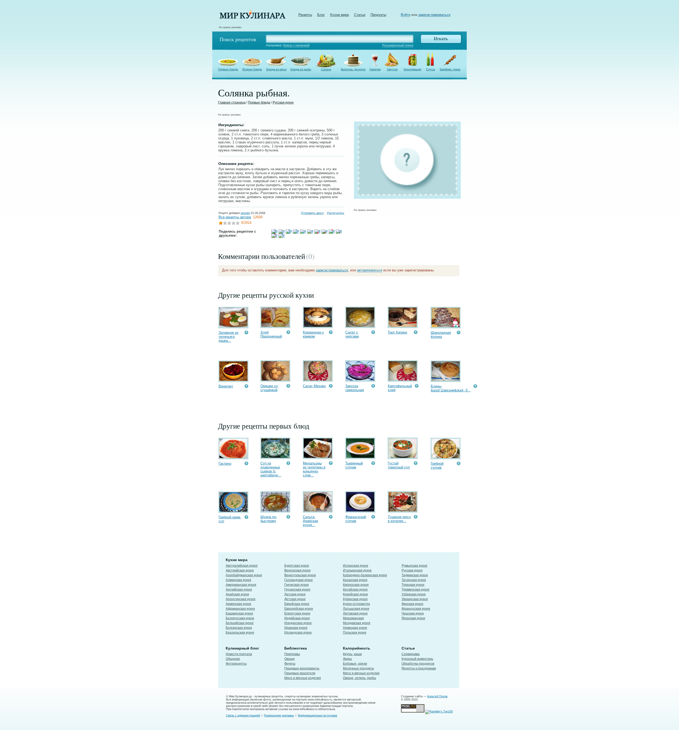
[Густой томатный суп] (403, 457)
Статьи (359, 15)
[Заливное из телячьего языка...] (233, 326)
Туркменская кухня (415, 589)
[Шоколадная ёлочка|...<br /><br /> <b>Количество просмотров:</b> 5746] (458, 333)
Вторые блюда (252, 69)
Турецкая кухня (413, 585)
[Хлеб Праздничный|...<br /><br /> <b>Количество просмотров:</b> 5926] (288, 333)
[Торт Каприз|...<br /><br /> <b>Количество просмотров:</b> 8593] (415, 333)
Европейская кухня (298, 609)
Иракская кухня (295, 628)
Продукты (378, 15)
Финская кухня (412, 604)
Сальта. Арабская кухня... (310, 521)
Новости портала (239, 654)
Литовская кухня (355, 613)
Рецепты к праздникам (419, 668)
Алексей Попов (437, 696)
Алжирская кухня (238, 580)
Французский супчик (355, 519)
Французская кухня (416, 609)
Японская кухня (413, 618)
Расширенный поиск (397, 45)
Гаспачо (225, 464)
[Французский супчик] (360, 510)
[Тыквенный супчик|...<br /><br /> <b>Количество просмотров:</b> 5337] (373, 464)
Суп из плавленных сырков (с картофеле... (270, 469)
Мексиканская (353, 618)
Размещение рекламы (279, 715)
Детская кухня (295, 599)
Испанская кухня (355, 565)
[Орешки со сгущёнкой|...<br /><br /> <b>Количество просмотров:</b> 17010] (288, 387)
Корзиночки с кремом (313, 334)
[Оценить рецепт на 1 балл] (221, 223)
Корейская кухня (355, 594)
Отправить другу (312, 213)
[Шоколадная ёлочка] (446, 326)
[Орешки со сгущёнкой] (275, 379)
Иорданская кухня (298, 623)
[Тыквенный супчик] (360, 457)
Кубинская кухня (355, 599)
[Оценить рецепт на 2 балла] (225, 223)
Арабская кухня (237, 594)
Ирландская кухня (298, 632)
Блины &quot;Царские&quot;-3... (451, 388)
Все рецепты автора (235, 217)
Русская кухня (283, 102)
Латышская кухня (356, 609)
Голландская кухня (298, 580)
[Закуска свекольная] (360, 379)
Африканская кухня (240, 609)
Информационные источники (317, 715)
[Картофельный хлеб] (403, 379)
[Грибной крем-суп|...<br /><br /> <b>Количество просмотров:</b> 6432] (246, 518)
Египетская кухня (297, 613)
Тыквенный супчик (354, 465)
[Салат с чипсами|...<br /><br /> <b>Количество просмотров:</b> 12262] (373, 333)
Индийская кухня (297, 618)
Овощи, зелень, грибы (359, 678)
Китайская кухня (355, 589)
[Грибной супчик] (446, 457)
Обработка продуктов (418, 663)
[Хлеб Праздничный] (275, 326)
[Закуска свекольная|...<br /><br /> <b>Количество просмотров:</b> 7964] (373, 387)
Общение (233, 659)
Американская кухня (241, 585)
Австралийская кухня (242, 565)
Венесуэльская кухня (300, 575)
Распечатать (335, 213)
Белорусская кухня (240, 618)
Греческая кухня (296, 585)
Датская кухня (295, 594)
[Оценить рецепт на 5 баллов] (238, 223)
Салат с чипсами (352, 334)
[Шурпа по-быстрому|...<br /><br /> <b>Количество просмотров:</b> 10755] (288, 517)
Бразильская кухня (240, 632)
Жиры (347, 659)
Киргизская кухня (356, 585)
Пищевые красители (299, 673)
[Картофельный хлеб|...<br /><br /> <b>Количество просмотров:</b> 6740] (417, 387)
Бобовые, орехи (355, 663)
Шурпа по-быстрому (268, 519)
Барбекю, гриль (450, 69)
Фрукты (289, 663)
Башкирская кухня (239, 613)
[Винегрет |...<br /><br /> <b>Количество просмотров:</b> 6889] (246, 387)
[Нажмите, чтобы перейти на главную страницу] (252, 17)
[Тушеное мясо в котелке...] (403, 510)
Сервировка (411, 654)
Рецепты (305, 15)
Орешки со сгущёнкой (269, 388)
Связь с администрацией (243, 715)
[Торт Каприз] (403, 326)
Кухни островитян (356, 604)
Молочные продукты (358, 668)
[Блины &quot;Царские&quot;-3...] (446, 380)
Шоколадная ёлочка (441, 335)
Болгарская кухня (239, 628)
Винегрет (226, 386)
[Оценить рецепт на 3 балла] (229, 223)
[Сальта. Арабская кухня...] (318, 510)
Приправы (292, 654)
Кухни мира (339, 15)
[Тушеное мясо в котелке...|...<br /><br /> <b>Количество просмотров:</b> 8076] (415, 517)
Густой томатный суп (399, 465)
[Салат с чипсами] (360, 326)
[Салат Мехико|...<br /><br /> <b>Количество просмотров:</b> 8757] (331, 387)
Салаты (326, 69)
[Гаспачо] (233, 457)
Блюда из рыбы (300, 69)
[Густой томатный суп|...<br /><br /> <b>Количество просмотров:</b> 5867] (415, 464)
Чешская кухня (413, 613)
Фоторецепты (236, 663)
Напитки (375, 69)
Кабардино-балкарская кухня (365, 575)
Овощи (289, 659)
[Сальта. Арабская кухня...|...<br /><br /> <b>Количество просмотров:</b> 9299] (331, 517)
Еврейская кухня (296, 604)
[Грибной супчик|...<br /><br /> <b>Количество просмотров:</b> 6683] (458, 464)
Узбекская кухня (414, 594)
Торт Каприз (397, 332)
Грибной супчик (437, 465)
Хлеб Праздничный (271, 334)
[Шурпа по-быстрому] (275, 510)
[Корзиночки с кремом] (318, 326)
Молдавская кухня (356, 623)
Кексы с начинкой (296, 45)
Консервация (412, 69)
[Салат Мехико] (318, 379)
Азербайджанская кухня (244, 575)
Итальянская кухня (357, 570)
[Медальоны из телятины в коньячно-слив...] (318, 457)
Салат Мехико (314, 386)
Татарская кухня (414, 580)
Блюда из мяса (276, 69)
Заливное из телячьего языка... (228, 337)
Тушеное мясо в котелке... (399, 519)
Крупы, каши (352, 654)
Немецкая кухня (355, 628)
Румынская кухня (414, 565)
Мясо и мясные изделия (302, 678)
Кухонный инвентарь (417, 659)
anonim (245, 213)
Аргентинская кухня (240, 599)
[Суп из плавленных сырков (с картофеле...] (275, 457)
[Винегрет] (233, 380)
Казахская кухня (355, 580)
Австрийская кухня (240, 570)
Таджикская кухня (415, 575)
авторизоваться (369, 270)
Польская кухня (354, 632)
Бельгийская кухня (240, 623)
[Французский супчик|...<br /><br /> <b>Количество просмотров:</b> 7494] (373, 517)
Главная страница (232, 102)
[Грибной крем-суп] (233, 511)
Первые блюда (228, 69)
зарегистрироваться (434, 15)
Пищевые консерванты (301, 668)
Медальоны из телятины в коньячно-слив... (314, 469)
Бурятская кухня (296, 565)
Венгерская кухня (297, 570)
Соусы (430, 69)
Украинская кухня (415, 599)
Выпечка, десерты (353, 69)
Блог (321, 15)
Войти (405, 15)
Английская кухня (239, 589)
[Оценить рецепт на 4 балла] (233, 223)
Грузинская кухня (297, 589)
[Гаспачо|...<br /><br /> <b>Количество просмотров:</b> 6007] (246, 464)
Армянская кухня (238, 604)
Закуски (392, 69)
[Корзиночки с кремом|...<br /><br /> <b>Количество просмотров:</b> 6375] (331, 333)
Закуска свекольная (354, 388)
